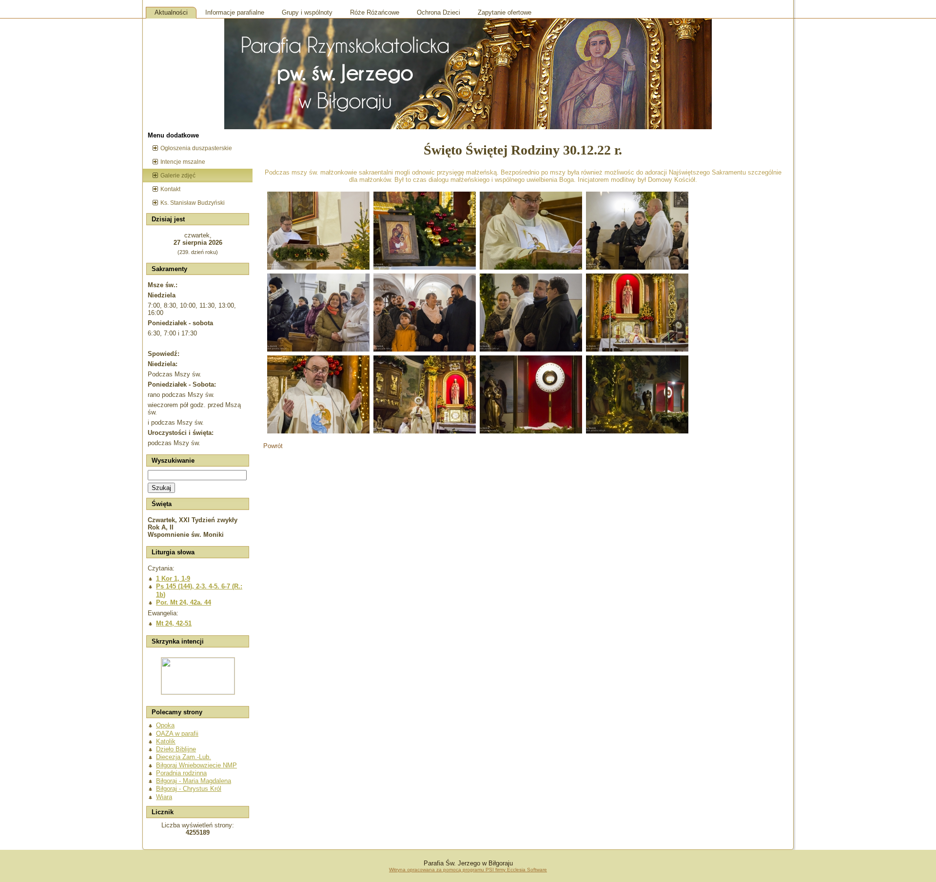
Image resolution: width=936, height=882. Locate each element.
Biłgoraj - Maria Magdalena (193, 780)
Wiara (164, 797)
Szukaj (161, 487)
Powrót (273, 446)
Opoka (165, 725)
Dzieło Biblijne (176, 749)
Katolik (166, 741)
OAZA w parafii (177, 733)
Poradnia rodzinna (181, 773)
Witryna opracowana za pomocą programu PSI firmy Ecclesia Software (468, 869)
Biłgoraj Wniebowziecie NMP (196, 765)
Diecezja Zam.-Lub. (183, 757)
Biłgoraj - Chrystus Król (188, 788)
